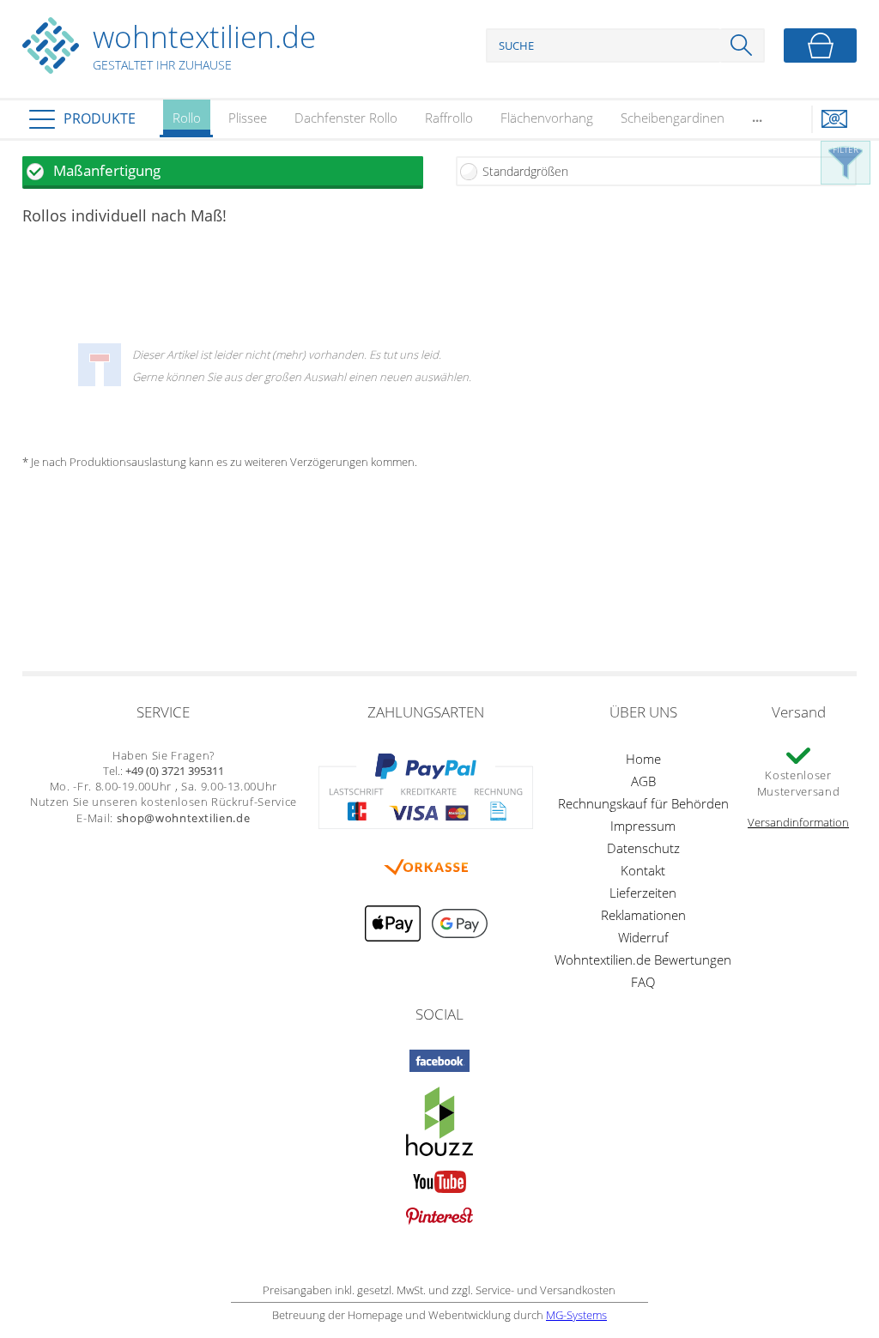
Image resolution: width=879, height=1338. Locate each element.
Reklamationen (643, 914)
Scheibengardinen (672, 117)
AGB (643, 781)
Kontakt (643, 870)
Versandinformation (798, 822)
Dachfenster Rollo (345, 117)
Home (643, 758)
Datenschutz (643, 848)
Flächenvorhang (546, 117)
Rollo (187, 117)
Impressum (643, 825)
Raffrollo (449, 117)
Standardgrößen (525, 171)
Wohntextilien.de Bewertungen (643, 959)
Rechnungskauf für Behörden (643, 803)
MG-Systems (576, 1315)
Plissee (247, 117)
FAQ (643, 981)
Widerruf (643, 937)
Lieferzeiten (642, 892)
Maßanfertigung (107, 170)
